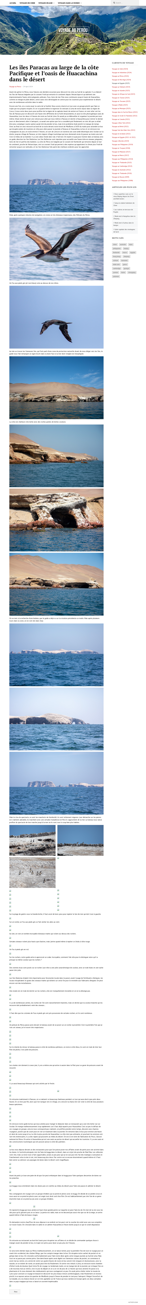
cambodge (116, 268)
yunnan (115, 272)
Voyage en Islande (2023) (121, 91)
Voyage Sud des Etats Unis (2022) (123, 130)
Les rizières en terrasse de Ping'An (123, 211)
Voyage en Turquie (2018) (121, 148)
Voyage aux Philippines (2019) (122, 144)
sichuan (115, 260)
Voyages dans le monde (69, 3)
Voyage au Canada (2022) (121, 119)
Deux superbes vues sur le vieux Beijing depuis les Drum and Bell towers (123, 196)
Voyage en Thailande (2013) (122, 162)
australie (123, 244)
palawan (116, 276)
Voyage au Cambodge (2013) (122, 166)
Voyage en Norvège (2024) (121, 80)
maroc (125, 252)
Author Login (133, 1302)
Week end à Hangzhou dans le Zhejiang (124, 217)
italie (130, 244)
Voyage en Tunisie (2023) (121, 98)
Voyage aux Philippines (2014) (122, 159)
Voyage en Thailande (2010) (122, 173)
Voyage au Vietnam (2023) (121, 87)
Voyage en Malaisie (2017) (121, 152)
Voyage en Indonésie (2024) (122, 72)
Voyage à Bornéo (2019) (120, 141)
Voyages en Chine (27, 3)
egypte (132, 252)
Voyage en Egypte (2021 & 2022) (124, 137)
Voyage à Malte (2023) (120, 105)
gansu (125, 264)
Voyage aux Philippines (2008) (122, 180)
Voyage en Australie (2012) (121, 170)
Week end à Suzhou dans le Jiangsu (123, 224)
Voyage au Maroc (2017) (120, 155)
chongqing (131, 272)
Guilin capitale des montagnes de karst (124, 230)
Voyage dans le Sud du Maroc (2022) (125, 112)
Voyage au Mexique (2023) (121, 108)
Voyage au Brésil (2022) (120, 126)
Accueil (13, 3)
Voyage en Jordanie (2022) (121, 134)
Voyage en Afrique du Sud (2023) (123, 94)
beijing (126, 248)
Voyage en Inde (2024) (120, 69)
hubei (123, 272)
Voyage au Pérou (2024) (120, 76)
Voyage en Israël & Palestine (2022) (124, 116)
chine (115, 244)
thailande (116, 252)
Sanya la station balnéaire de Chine (123, 204)
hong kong (116, 256)
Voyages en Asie (45, 3)
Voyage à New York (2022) (121, 123)
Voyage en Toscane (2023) (121, 101)
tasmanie (124, 260)
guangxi (126, 268)
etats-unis (116, 264)
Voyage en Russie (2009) (120, 177)
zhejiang (126, 256)
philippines (117, 248)
